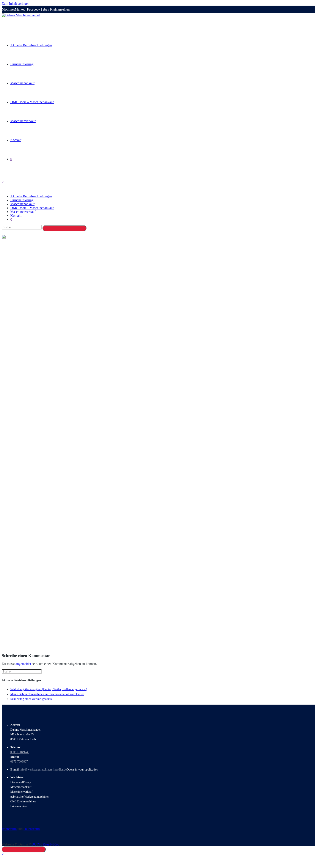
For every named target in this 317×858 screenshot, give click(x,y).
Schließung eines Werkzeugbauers (31, 698)
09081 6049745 (19, 752)
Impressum (9, 829)
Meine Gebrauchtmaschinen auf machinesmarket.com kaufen (47, 694)
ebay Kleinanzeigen (56, 9)
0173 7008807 (19, 761)
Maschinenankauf (22, 204)
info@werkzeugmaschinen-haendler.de (43, 769)
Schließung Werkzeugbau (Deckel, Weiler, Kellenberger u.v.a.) (48, 689)
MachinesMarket (13, 9)
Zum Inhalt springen (15, 3)
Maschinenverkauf (23, 212)
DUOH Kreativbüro (45, 844)
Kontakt (15, 215)
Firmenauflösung (21, 200)
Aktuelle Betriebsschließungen (31, 196)
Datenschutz (32, 829)
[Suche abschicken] (64, 228)
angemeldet (23, 664)
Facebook (33, 9)
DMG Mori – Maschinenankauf (32, 208)
